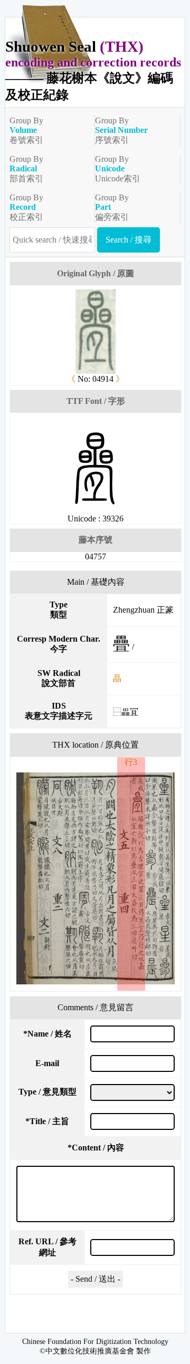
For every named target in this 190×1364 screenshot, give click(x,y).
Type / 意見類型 (47, 1091)
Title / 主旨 (47, 1121)
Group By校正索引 (26, 207)
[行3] (95, 878)
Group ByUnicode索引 (117, 168)
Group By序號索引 (121, 130)
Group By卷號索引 (26, 130)
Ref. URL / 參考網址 (47, 1247)
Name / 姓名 (47, 1033)
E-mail (47, 1063)
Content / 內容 (96, 1147)
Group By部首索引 (26, 168)
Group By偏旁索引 (112, 207)
